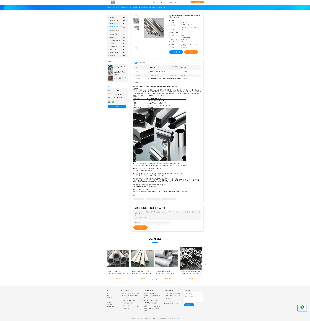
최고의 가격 (176, 52)
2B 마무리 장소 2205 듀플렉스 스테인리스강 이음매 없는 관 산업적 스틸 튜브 (118, 273)
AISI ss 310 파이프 (139, 199)
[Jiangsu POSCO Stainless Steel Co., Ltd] (113, 2)
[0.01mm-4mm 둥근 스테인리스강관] (110, 67)
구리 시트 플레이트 (116, 52)
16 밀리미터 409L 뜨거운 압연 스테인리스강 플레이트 (130, 302)
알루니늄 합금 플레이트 (116, 40)
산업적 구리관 (116, 55)
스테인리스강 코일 (116, 20)
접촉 (117, 106)
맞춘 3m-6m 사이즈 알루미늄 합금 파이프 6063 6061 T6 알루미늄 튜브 (152, 308)
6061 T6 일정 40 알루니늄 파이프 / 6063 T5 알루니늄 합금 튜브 (152, 302)
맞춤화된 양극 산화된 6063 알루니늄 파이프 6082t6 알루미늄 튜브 (152, 295)
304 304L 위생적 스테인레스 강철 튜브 (120, 77)
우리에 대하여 (110, 297)
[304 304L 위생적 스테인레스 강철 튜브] (110, 78)
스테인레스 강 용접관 (116, 31)
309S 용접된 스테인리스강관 (168, 199)
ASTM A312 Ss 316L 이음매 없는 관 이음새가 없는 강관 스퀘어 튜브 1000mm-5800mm (190, 273)
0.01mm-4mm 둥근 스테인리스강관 (120, 66)
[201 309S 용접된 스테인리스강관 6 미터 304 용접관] (142, 258)
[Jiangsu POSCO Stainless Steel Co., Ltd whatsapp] (112, 102)
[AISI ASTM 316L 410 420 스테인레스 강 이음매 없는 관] (110, 73)
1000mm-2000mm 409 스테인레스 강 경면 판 (130, 307)
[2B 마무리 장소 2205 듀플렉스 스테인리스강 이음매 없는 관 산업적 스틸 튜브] (118, 258)
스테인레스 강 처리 (116, 37)
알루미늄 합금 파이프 (116, 46)
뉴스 (108, 300)
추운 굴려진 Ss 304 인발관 (153, 199)
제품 (108, 295)
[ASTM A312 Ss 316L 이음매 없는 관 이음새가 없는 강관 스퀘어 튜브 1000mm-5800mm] (191, 258)
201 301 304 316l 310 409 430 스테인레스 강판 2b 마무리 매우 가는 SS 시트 (130, 295)
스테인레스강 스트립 (116, 23)
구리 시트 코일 (116, 49)
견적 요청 (197, 2)
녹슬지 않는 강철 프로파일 (116, 34)
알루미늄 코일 (116, 43)
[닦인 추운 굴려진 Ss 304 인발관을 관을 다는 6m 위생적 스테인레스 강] (153, 28)
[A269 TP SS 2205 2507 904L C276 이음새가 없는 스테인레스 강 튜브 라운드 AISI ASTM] (166, 258)
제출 (140, 227)
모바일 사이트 (110, 304)
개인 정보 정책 (110, 306)
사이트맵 (109, 302)
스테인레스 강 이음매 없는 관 (116, 27)
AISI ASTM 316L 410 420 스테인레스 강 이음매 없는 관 (119, 73)
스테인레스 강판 (116, 17)
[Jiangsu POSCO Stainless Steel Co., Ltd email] (109, 102)
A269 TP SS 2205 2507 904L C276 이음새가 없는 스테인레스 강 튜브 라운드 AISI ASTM (166, 273)
